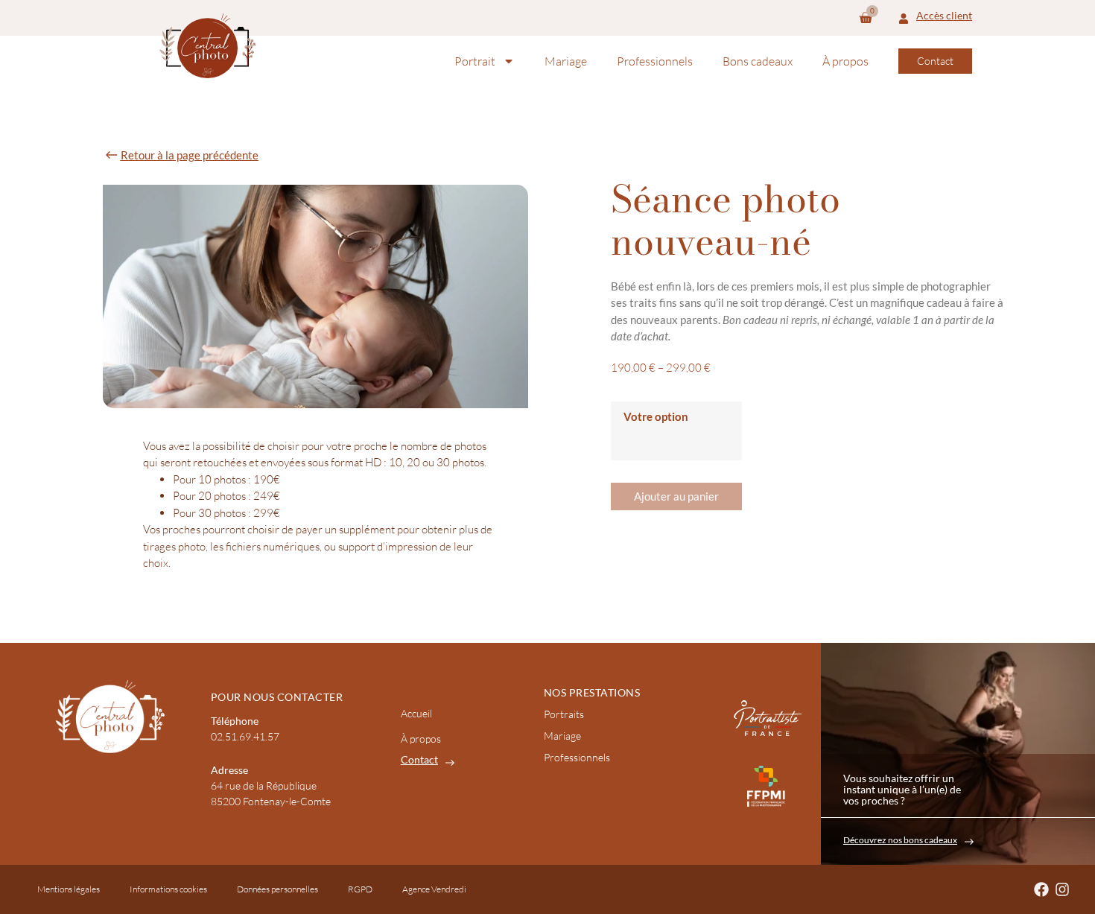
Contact (419, 759)
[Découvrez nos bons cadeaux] (969, 841)
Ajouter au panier (676, 496)
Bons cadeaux (758, 61)
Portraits (564, 714)
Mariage (566, 61)
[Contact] (449, 762)
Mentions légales (68, 889)
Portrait (474, 61)
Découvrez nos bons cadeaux (900, 839)
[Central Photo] (107, 716)
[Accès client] (903, 18)
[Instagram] (1062, 889)
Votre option (655, 416)
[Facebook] (1041, 889)
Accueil (416, 713)
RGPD (360, 889)
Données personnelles (277, 889)
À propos (845, 61)
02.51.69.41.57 (245, 736)
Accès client (944, 15)
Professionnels (655, 61)
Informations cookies (168, 889)
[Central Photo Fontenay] (207, 45)
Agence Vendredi (434, 889)
